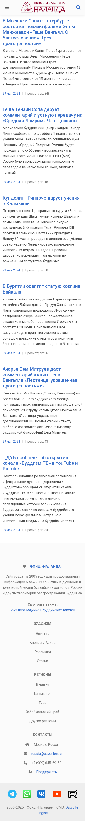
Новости (42, 634)
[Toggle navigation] (7, 7)
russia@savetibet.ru (46, 754)
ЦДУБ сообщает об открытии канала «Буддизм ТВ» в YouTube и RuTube (40, 463)
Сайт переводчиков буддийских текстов (42, 610)
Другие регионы (42, 721)
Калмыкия (42, 694)
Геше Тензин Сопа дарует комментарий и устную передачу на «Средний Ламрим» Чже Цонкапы (42, 115)
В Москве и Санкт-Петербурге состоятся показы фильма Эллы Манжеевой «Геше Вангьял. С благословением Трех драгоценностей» (39, 32)
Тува (42, 703)
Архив (51, 643)
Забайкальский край (42, 712)
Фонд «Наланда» (46, 566)
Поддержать (46, 772)
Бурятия (42, 685)
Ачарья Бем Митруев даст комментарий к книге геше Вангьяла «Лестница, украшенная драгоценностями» (40, 377)
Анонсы (36, 643)
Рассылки (42, 652)
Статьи (42, 661)
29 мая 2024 (11, 93)
